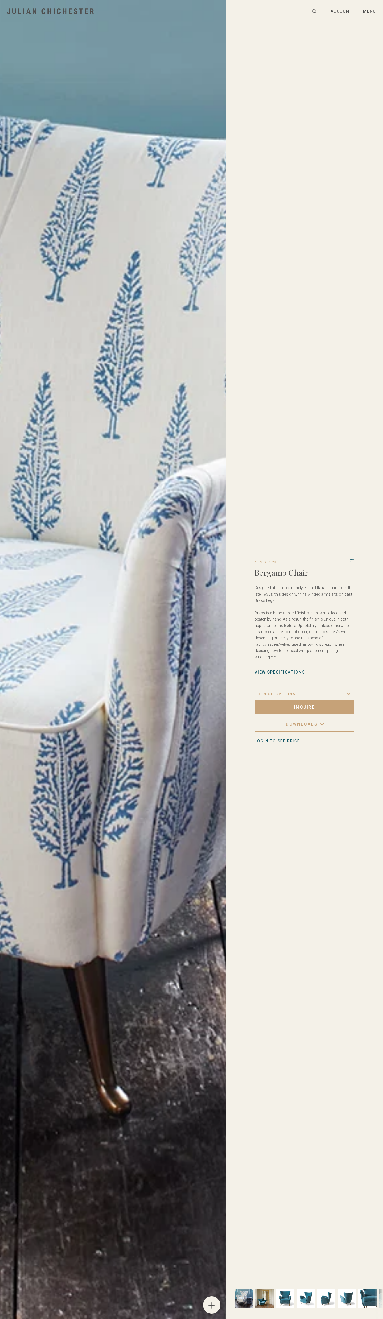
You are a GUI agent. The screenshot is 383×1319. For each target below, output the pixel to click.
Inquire (304, 707)
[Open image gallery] (211, 1305)
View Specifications (280, 672)
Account (341, 11)
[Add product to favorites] (352, 561)
